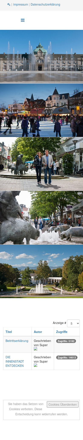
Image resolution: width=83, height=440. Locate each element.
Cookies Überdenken (63, 404)
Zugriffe (61, 332)
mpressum (21, 4)
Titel (9, 332)
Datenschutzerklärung (45, 4)
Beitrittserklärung (17, 340)
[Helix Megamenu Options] (22, 20)
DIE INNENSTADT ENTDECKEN (15, 361)
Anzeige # (59, 323)
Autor (38, 332)
